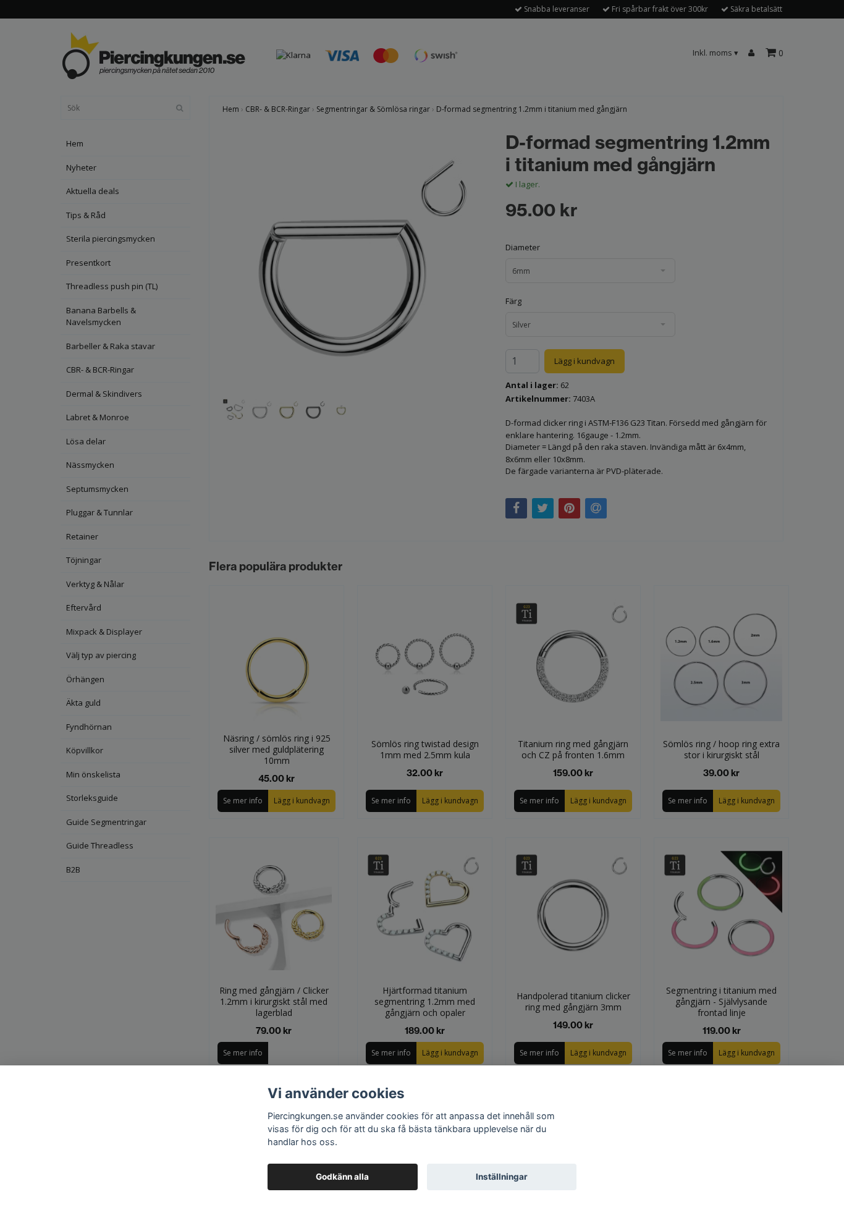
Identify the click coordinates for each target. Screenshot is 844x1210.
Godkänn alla (342, 1177)
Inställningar (502, 1177)
